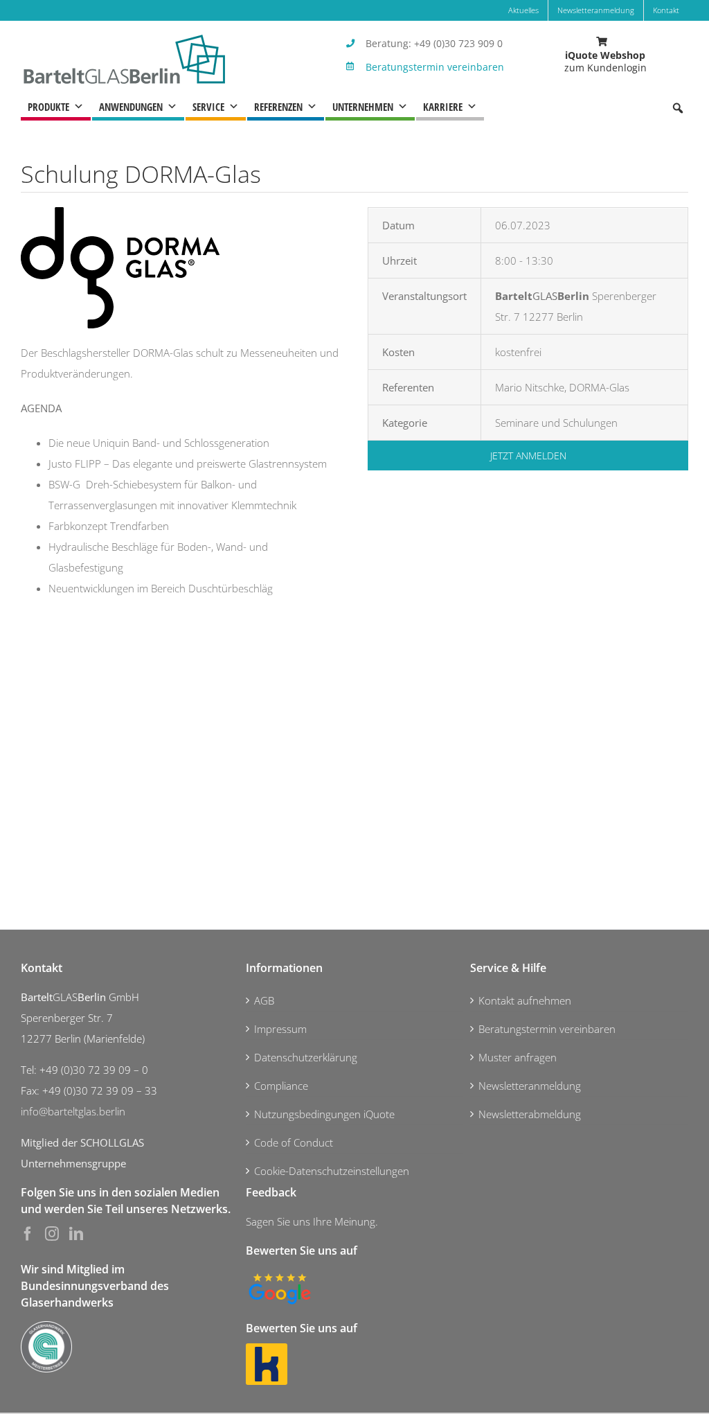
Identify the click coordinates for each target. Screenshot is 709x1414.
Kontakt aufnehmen (524, 1000)
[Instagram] (52, 1234)
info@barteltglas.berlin (73, 1111)
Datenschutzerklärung (305, 1057)
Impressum (280, 1029)
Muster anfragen (517, 1057)
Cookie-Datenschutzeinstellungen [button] (331, 1171)
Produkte (48, 107)
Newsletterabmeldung (529, 1114)
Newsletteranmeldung (529, 1086)
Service (208, 107)
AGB (264, 1000)
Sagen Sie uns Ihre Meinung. (312, 1221)
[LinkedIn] (76, 1234)
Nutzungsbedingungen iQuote (324, 1114)
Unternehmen (362, 107)
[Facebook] (28, 1234)
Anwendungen (131, 107)
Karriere (443, 107)
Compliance (281, 1086)
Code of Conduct (293, 1142)
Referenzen (278, 107)
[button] (677, 108)
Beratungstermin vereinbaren (435, 66)
